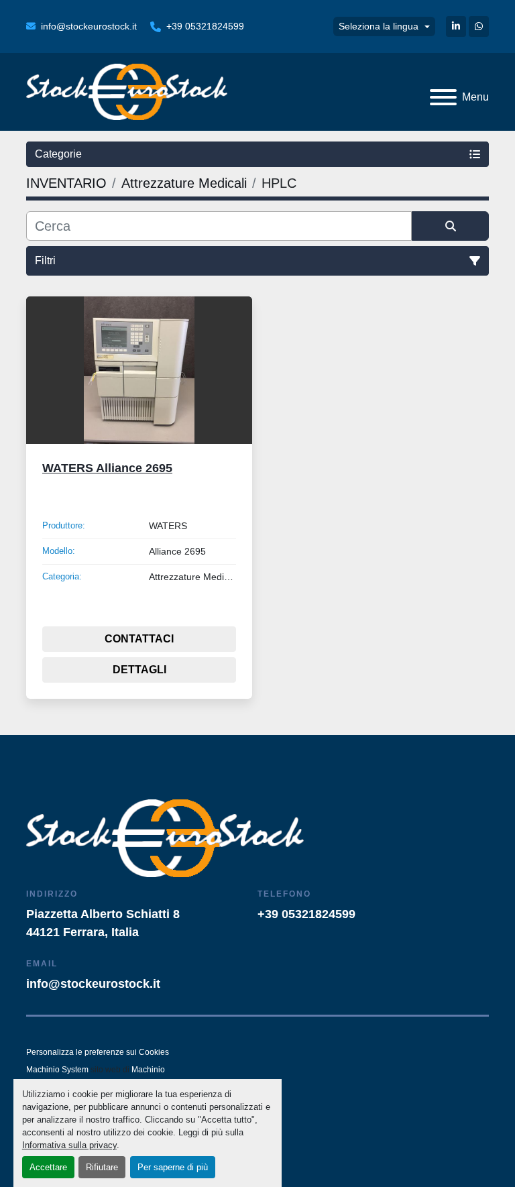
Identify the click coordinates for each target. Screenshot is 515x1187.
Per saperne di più (172, 1167)
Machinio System (57, 1069)
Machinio (148, 1069)
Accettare (48, 1167)
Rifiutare (102, 1167)
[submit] (450, 226)
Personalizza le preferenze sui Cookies (97, 1052)
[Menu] (443, 97)
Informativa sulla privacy (69, 1145)
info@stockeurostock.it (89, 26)
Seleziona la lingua (378, 26)
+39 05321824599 (205, 26)
